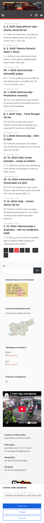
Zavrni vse (22, 518)
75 (35, 250)
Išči (4, 266)
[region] (22, 503)
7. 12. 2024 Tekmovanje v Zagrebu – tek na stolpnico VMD (21, 230)
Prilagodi (22, 512)
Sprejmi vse (22, 506)
